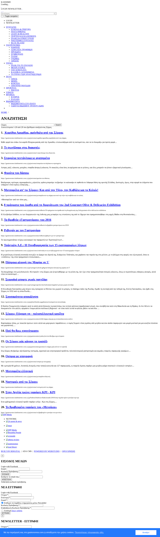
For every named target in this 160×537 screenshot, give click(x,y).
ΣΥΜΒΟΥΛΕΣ (17, 54)
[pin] (3, 11)
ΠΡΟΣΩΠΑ (16, 52)
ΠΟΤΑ (9, 77)
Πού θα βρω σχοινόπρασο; (22, 330)
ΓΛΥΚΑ (9, 63)
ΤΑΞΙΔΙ (14, 56)
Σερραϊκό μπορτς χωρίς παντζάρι (26, 279)
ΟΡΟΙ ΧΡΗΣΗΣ (68, 451)
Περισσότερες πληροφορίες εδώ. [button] (89, 532)
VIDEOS (10, 92)
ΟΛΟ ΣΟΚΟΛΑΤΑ (18, 70)
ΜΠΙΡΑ (14, 81)
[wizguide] (10, 436)
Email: (3, 469)
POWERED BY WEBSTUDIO (47, 451)
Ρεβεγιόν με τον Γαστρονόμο (22, 230)
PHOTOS (15, 90)
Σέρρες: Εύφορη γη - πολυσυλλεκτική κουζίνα (35, 313)
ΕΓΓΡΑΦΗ (5, 513)
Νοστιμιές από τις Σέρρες (22, 381)
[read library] (11, 447)
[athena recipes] (12, 440)
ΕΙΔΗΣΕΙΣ (15, 47)
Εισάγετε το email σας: (10, 477)
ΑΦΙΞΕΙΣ (15, 61)
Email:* (4, 500)
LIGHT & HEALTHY (20, 34)
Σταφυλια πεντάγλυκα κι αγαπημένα (27, 158)
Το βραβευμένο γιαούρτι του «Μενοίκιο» (31, 407)
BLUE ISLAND (17, 43)
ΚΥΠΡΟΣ (15, 97)
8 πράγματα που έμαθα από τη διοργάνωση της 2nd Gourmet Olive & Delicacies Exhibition (62, 204)
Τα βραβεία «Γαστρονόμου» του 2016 (27, 219)
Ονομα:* (4, 495)
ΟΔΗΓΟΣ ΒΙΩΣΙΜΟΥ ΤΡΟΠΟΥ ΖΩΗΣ (27, 106)
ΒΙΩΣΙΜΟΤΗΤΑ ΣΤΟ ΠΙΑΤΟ (23, 104)
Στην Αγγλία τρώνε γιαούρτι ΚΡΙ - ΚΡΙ (30, 392)
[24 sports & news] (14, 421)
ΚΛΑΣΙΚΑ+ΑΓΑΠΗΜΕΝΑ (22, 72)
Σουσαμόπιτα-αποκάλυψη (22, 296)
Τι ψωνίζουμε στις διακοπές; (22, 147)
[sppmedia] (6, 415)
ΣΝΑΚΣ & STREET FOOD (22, 38)
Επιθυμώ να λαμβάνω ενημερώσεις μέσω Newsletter (25, 503)
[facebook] (1, 11)
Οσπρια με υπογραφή (19, 356)
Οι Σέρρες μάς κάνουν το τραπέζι (26, 341)
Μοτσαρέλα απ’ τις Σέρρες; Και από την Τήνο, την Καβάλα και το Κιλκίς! (51, 190)
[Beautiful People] (13, 432)
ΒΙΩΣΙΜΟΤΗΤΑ (13, 101)
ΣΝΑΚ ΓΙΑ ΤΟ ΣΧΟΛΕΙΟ (22, 65)
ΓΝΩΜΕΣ (15, 59)
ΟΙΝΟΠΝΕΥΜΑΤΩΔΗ (20, 86)
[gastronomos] (12, 444)
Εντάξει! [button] (146, 532)
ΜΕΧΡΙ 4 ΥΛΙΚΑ (18, 68)
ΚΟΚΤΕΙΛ (15, 83)
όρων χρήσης (17, 511)
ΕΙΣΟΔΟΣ (5, 474)
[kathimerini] (11, 430)
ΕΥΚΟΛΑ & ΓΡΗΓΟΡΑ (21, 29)
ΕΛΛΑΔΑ (15, 99)
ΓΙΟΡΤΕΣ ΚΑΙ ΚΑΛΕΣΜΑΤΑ (23, 36)
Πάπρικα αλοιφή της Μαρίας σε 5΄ (27, 262)
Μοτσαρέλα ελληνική (19, 371)
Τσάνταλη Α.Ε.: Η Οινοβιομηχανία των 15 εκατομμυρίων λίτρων (45, 245)
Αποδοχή (13, 511)
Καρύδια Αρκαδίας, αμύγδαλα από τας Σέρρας (33, 132)
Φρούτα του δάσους (16, 172)
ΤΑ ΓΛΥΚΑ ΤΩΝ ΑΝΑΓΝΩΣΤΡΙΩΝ (26, 74)
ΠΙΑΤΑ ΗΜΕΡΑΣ (18, 32)
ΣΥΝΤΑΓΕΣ (11, 27)
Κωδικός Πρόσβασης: (9, 471)
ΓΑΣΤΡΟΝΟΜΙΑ (13, 45)
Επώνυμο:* (5, 497)
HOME (4, 112)
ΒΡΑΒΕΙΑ (10, 95)
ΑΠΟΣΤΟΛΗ (6, 479)
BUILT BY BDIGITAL (10, 451)
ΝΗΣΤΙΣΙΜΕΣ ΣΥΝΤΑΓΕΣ (22, 41)
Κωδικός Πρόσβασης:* (10, 505)
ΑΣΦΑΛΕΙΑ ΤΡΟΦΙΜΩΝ (21, 50)
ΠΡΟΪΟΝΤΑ (11, 88)
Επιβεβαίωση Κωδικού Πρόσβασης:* (16, 508)
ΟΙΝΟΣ (14, 79)
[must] (9, 426)
